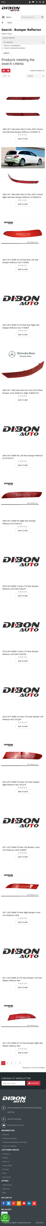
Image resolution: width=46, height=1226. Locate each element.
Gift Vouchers (7, 1185)
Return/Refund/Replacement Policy (15, 1142)
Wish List (6, 1162)
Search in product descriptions (14, 48)
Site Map (6, 1169)
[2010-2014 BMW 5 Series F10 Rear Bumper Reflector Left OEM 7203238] (23, 626)
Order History (7, 1165)
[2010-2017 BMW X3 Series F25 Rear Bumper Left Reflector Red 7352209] (23, 691)
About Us (6, 1135)
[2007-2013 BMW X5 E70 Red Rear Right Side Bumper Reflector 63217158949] (23, 300)
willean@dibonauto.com (15, 1125)
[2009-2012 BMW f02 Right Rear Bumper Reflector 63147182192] (23, 496)
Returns (5, 1158)
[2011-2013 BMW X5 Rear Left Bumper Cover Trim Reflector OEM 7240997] (23, 822)
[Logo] (15, 1099)
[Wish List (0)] (33, 2)
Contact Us (6, 1154)
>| (19, 1063)
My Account (7, 1177)
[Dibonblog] (40, 2)
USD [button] (2, 2)
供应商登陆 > (40, 1223)
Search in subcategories (12, 46)
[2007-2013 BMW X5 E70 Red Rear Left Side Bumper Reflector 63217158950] (23, 234)
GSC (4, 1173)
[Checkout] (36, 2)
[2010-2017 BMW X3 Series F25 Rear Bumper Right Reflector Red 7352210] (23, 757)
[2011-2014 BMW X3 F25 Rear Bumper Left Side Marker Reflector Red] (23, 953)
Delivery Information (10, 1138)
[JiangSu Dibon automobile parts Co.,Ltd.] (15, 11)
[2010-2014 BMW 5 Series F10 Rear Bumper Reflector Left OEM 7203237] (23, 561)
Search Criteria (7, 34)
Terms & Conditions (9, 1146)
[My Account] (29, 2)
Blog (4, 1193)
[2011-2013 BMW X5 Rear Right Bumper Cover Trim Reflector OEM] (23, 887)
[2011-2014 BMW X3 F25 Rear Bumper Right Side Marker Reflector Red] (23, 1018)
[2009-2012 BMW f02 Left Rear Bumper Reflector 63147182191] (23, 430)
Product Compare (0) (37, 71)
